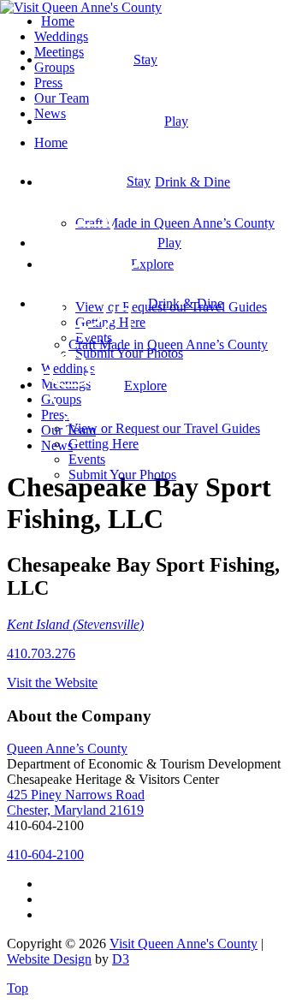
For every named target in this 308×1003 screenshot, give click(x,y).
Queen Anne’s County (67, 748)
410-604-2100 (45, 854)
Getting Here (103, 443)
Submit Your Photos (122, 474)
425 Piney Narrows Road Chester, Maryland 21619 (76, 802)
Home (51, 142)
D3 (120, 959)
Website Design (49, 959)
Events (86, 459)
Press (48, 82)
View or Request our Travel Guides (164, 428)
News (50, 113)
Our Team (61, 98)
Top (17, 988)
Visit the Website (52, 682)
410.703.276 (41, 653)
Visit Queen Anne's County (184, 943)
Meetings (59, 52)
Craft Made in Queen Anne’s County (168, 344)
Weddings (61, 36)
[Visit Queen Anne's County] (81, 7)
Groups (54, 67)
